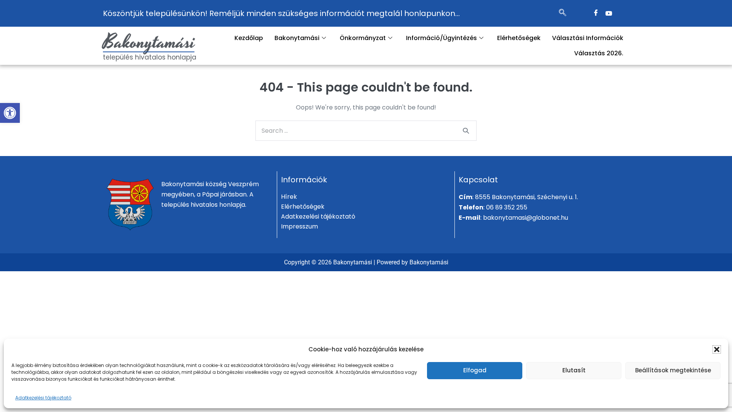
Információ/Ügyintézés (441, 38)
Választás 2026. (598, 53)
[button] (10, 113)
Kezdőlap (248, 38)
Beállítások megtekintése (673, 370)
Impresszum (299, 226)
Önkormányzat (363, 38)
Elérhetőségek (519, 38)
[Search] (466, 130)
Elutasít (574, 370)
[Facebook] (596, 13)
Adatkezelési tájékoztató (43, 397)
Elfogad (474, 370)
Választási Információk (587, 38)
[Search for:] (366, 130)
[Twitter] (609, 13)
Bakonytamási (149, 42)
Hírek (289, 196)
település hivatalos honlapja (149, 57)
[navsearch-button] (562, 13)
